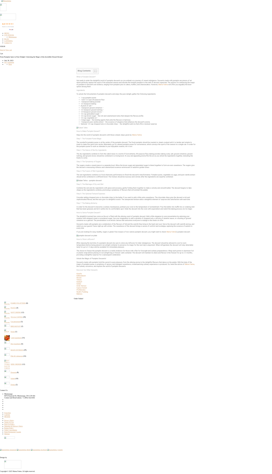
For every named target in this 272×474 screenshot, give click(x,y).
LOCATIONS (9, 35)
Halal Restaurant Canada (12, 432)
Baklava (79, 294)
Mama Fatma (163, 85)
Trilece (78, 280)
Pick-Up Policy (9, 424)
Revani (78, 278)
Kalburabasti (81, 276)
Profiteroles (80, 290)
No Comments (9, 62)
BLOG (6, 39)
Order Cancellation (10, 430)
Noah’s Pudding (82, 292)
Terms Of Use (9, 422)
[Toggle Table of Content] (94, 71)
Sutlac (78, 284)
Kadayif (79, 282)
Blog (10, 64)
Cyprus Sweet (81, 288)
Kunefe (79, 274)
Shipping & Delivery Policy (13, 426)
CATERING (8, 41)
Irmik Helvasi (81, 286)
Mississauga (12, 37)
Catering (7, 415)
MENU (6, 33)
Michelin (7, 417)
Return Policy (8, 428)
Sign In (2, 50)
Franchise (7, 413)
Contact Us (8, 43)
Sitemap (7, 434)
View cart (8, 50)
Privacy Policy (9, 420)
